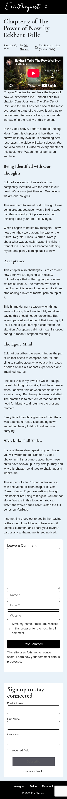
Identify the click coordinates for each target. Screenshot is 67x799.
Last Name (13, 734)
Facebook (48, 786)
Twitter (34, 786)
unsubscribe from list (33, 771)
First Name (13, 718)
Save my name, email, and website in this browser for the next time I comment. (35, 628)
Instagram (19, 786)
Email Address (15, 703)
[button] (46, 7)
